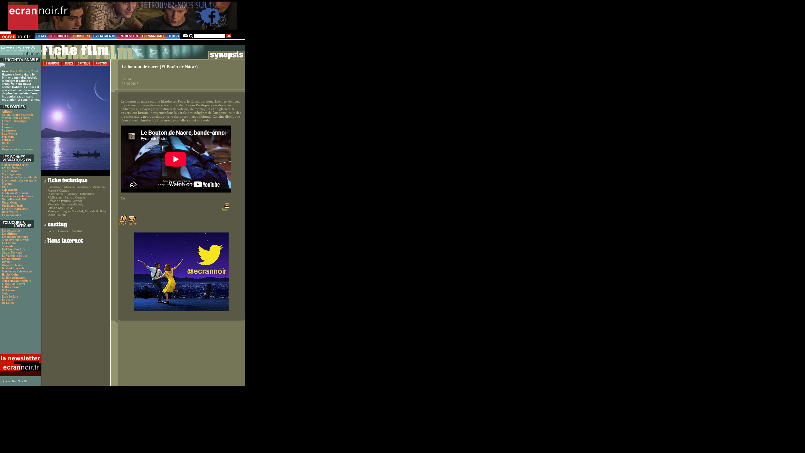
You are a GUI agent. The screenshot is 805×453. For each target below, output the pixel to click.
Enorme (7, 127)
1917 (5, 186)
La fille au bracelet (13, 277)
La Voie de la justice (14, 255)
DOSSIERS (81, 36)
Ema (5, 124)
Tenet (5, 146)
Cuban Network (12, 252)
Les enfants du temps (15, 236)
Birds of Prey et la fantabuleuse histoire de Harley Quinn (17, 271)
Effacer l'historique (14, 121)
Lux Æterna (9, 133)
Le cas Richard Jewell (16, 208)
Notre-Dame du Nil (14, 199)
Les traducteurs (11, 258)
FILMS (41, 36)
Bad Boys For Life (13, 249)
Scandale (7, 246)
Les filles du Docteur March (19, 177)
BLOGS (173, 36)
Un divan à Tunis (12, 205)
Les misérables (11, 168)
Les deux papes (11, 230)
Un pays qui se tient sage (17, 149)
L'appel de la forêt (13, 284)
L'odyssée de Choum (15, 193)
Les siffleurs (9, 233)
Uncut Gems (9, 202)
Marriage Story (12, 174)
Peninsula (8, 136)
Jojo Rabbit (9, 190)
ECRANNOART (153, 36)
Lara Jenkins (10, 296)
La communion (11, 215)
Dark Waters (19, 71)
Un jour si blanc (12, 265)
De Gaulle (8, 303)
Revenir (7, 262)
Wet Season (9, 290)
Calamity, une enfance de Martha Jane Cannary (17, 116)
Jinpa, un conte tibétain (16, 280)
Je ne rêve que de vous (15, 240)
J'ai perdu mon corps (15, 164)
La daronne (9, 130)
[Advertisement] (19, 331)
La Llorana (9, 243)
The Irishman (10, 171)
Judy (5, 293)
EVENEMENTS (104, 36)
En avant (7, 299)
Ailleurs (7, 111)
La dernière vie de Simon (17, 196)
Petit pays (8, 140)
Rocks (6, 143)
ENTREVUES (128, 36)
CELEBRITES (59, 36)
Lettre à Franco (11, 287)
